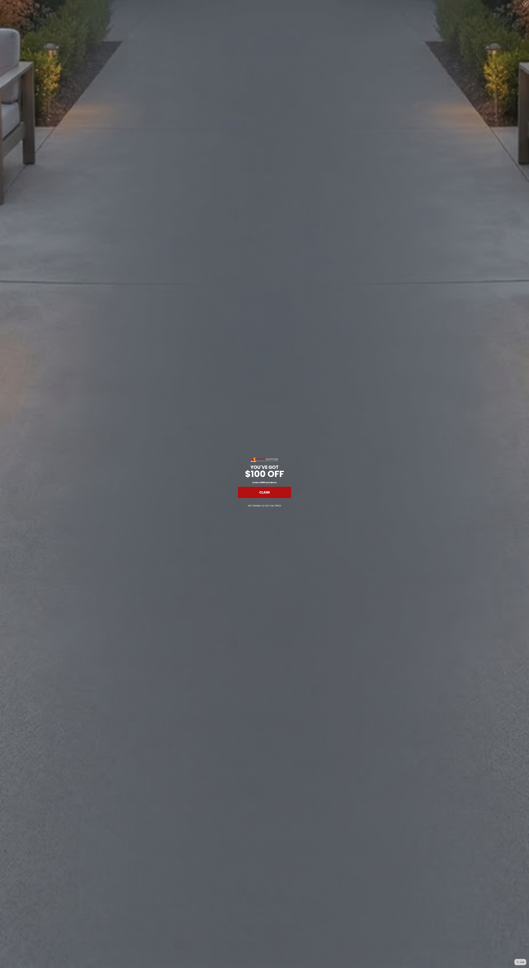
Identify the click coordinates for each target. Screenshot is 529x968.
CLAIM (264, 492)
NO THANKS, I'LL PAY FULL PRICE (264, 505)
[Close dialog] (525, 3)
